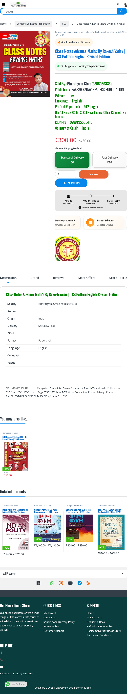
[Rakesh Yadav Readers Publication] (67, 249)
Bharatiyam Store (79, 83)
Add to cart (74, 182)
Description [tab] (8, 278)
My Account (49, 613)
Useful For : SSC (58, 396)
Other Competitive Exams (81, 392)
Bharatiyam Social (23, 673)
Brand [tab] (34, 278)
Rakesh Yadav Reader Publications (101, 32)
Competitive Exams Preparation (33, 23)
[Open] (4, 4)
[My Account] (118, 4)
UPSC (62, 34)
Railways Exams (104, 392)
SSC (64, 23)
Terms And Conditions (99, 635)
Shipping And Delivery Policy (59, 621)
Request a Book (96, 621)
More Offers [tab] (86, 278)
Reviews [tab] (58, 278)
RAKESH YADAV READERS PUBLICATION (97, 89)
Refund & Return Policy (100, 626)
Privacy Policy (51, 626)
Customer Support (53, 630)
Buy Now (94, 174)
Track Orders (94, 617)
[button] (47, 34)
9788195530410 (52, 392)
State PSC (16, 392)
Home (3, 23)
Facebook (5, 673)
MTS (64, 392)
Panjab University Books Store (104, 630)
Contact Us (49, 617)
